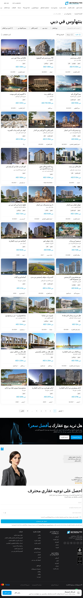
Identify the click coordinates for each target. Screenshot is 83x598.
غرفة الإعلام (7, 7)
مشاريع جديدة (54, 7)
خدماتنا (19, 7)
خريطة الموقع (55, 585)
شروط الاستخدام (42, 525)
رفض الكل (17, 593)
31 (27, 411)
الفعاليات (14, 7)
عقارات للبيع (79, 7)
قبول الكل (7, 593)
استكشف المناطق (45, 7)
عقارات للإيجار (71, 7)
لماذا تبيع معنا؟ (26, 7)
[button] (59, 47)
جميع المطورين (35, 7)
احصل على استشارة (41, 521)
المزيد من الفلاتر (6, 28)
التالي (22, 411)
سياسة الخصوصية (49, 525)
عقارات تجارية (62, 7)
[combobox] (3, 513)
